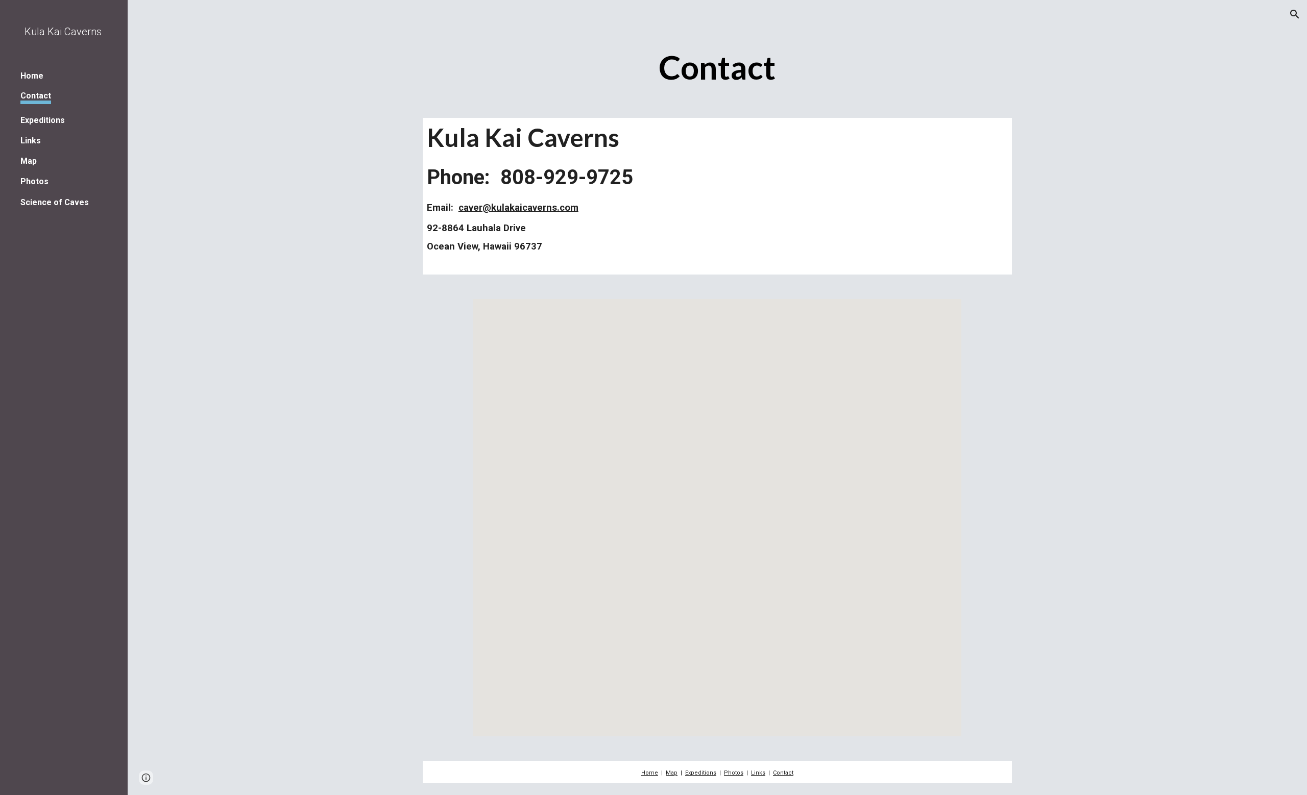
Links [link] (30, 140)
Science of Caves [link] (54, 202)
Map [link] (28, 161)
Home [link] (31, 76)
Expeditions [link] (42, 120)
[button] (1294, 14)
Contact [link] (35, 96)
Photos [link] (34, 181)
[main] (717, 68)
